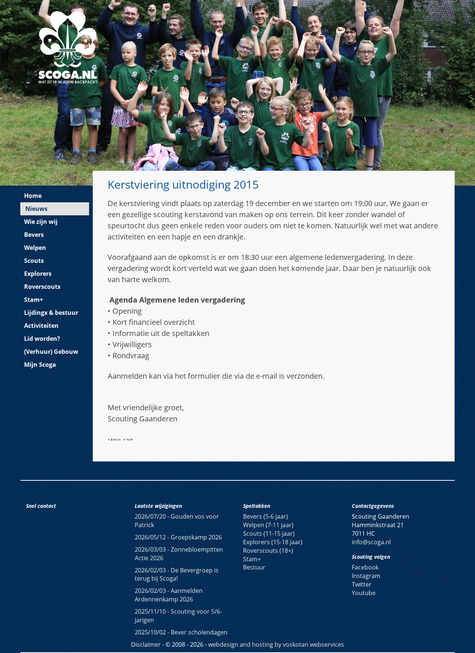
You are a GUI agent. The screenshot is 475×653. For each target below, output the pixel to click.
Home (33, 196)
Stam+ (33, 300)
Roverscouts (42, 287)
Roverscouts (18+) (268, 550)
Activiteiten (41, 325)
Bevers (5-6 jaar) (265, 516)
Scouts (34, 261)
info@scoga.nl (371, 542)
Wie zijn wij (41, 222)
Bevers (34, 235)
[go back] (114, 439)
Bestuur (254, 567)
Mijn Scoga (40, 364)
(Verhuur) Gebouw (51, 351)
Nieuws (36, 209)
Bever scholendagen (181, 632)
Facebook (365, 567)
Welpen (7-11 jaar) (268, 525)
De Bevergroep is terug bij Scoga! (177, 574)
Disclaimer (146, 644)
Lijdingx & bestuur (51, 312)
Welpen (35, 248)
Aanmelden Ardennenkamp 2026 (169, 595)
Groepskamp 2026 (178, 537)
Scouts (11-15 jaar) (269, 533)
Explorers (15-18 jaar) (272, 542)
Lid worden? (42, 338)
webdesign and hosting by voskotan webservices (276, 644)
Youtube (364, 593)
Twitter (361, 584)
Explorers (38, 274)
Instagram (366, 576)
